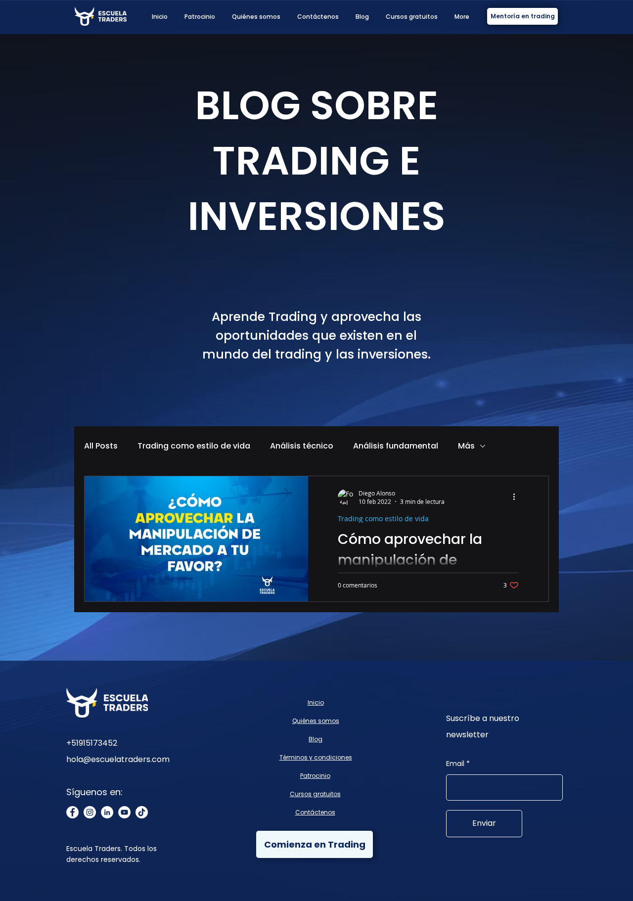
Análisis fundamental (395, 446)
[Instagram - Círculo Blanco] (90, 812)
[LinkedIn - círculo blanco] (107, 812)
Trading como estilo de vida (193, 446)
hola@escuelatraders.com (118, 759)
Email (455, 763)
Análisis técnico (301, 446)
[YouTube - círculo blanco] (124, 812)
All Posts (101, 446)
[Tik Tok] (142, 812)
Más (466, 446)
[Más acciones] (517, 497)
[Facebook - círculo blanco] (72, 812)
